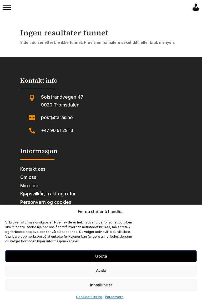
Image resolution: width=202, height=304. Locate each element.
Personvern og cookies (45, 202)
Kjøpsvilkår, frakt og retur (48, 193)
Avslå (101, 270)
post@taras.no (57, 117)
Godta (101, 256)
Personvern (114, 297)
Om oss (28, 177)
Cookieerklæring (89, 297)
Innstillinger (101, 284)
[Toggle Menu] (7, 7)
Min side (29, 185)
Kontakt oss (33, 169)
